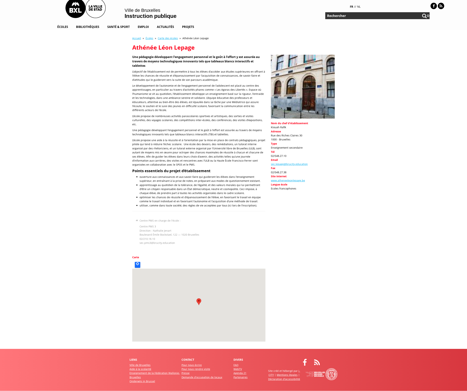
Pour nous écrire (192, 365)
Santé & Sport (118, 27)
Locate (137, 265)
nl (359, 6)
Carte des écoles (168, 38)
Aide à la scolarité (140, 369)
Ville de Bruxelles (140, 365)
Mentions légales (287, 375)
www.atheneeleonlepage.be (288, 180)
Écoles (62, 27)
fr (351, 6)
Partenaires (241, 377)
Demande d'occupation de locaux (202, 377)
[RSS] (441, 6)
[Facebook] (434, 6)
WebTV (238, 369)
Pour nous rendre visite (196, 369)
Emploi (143, 27)
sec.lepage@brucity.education (289, 164)
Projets (188, 27)
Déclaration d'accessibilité (284, 379)
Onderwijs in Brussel (142, 381)
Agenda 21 (240, 373)
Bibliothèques (87, 27)
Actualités (165, 27)
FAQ (236, 365)
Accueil (136, 38)
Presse (186, 373)
